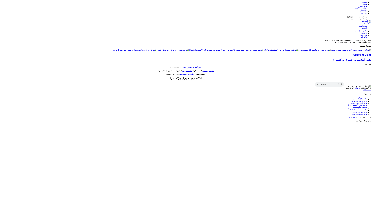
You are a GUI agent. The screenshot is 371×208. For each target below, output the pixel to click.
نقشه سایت (363, 11)
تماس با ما (363, 13)
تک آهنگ (364, 4)
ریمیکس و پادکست (361, 8)
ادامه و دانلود (367, 90)
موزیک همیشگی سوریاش (359, 112)
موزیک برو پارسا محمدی (359, 98)
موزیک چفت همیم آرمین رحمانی (357, 108)
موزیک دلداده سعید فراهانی (358, 101)
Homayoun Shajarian (187, 74)
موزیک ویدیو (363, 6)
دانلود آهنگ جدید (352, 117)
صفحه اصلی (363, 2)
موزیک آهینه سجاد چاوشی (359, 103)
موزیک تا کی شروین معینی (358, 110)
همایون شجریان (186, 67)
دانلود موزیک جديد (208, 71)
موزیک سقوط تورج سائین (359, 114)
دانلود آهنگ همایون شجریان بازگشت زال (351, 60)
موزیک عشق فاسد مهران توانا (357, 105)
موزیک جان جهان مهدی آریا (358, 99)
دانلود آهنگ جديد (196, 67)
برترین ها (364, 10)
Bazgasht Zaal (361, 54)
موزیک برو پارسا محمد (360, 107)
